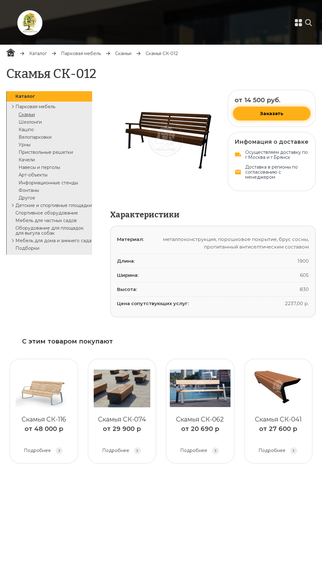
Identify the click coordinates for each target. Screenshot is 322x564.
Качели (27, 160)
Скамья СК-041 (278, 434)
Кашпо (26, 129)
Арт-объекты (33, 175)
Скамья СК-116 (44, 434)
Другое (27, 198)
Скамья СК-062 (200, 434)
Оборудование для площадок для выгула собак (49, 230)
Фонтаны (29, 190)
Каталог (38, 53)
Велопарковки (35, 137)
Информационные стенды (48, 183)
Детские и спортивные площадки (53, 205)
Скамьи (123, 53)
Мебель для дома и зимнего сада (53, 240)
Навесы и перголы (39, 167)
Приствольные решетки (46, 152)
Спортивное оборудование (46, 213)
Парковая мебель (81, 53)
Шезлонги (30, 122)
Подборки (27, 248)
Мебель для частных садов (46, 220)
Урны (25, 145)
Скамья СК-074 (122, 434)
